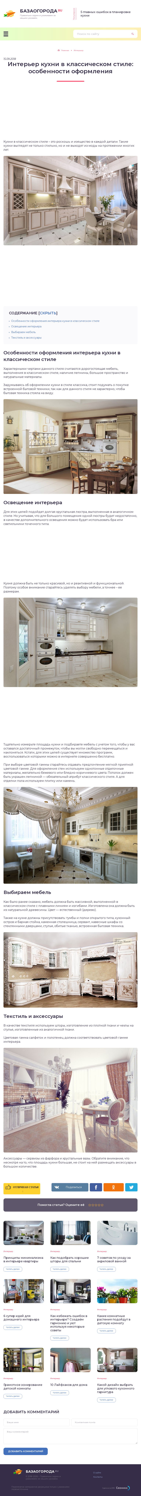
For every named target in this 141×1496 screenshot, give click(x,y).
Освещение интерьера (26, 326)
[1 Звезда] (89, 1205)
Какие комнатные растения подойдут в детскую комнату (113, 1319)
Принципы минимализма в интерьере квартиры (23, 1259)
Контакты (98, 1477)
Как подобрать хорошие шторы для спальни (69, 1259)
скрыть (48, 313)
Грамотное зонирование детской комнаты (22, 1386)
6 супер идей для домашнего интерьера (21, 1317)
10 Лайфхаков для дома (68, 1385)
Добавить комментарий (25, 1451)
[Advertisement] (70, 114)
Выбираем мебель (23, 332)
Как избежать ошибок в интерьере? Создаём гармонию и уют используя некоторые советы (68, 1323)
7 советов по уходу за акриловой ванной (114, 1259)
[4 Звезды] (99, 1205)
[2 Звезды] (92, 1205)
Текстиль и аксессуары (26, 337)
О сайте (97, 1472)
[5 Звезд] (102, 1205)
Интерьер (8, 1251)
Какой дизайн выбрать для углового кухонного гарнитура (115, 1388)
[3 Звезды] (95, 1205)
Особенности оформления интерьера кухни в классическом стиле (55, 321)
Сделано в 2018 (108, 1488)
